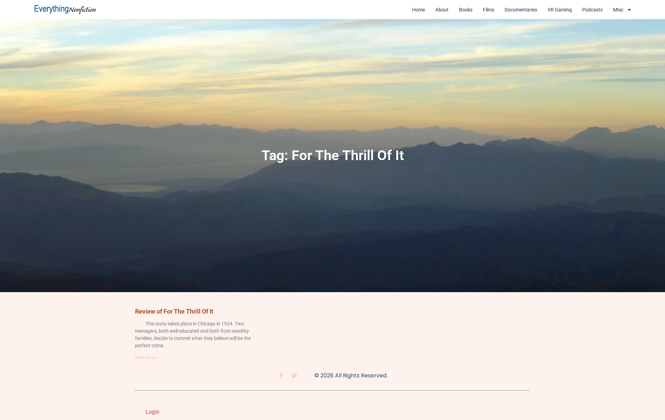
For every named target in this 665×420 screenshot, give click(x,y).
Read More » (146, 357)
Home (418, 9)
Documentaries (521, 9)
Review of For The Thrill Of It (174, 311)
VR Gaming (560, 9)
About (442, 9)
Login (152, 412)
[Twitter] (294, 376)
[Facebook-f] (281, 376)
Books (465, 9)
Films (488, 9)
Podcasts (592, 9)
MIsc (618, 9)
